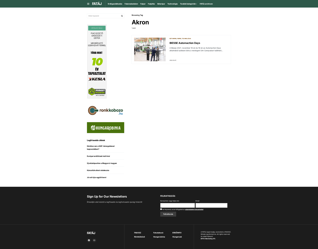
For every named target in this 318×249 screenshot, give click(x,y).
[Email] (94, 240)
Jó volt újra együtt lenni (96, 177)
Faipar (179, 38)
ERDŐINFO (176, 233)
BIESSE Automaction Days (185, 43)
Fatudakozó (158, 233)
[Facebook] (89, 240)
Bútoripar (173, 38)
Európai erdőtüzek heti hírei (98, 156)
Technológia (186, 38)
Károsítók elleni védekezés (98, 170)
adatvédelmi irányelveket (194, 209)
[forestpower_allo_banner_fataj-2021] (97, 61)
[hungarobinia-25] (105, 127)
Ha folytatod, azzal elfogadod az (182, 209)
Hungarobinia (159, 237)
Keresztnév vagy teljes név (169, 201)
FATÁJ (91, 233)
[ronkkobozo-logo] (105, 110)
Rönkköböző (139, 237)
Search (122, 16)
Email (197, 201)
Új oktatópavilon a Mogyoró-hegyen (102, 163)
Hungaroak (177, 237)
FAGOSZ (137, 233)
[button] (88, 3)
